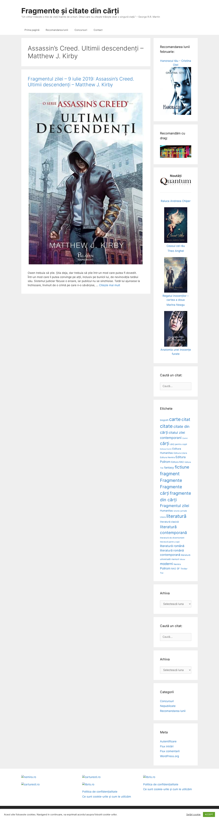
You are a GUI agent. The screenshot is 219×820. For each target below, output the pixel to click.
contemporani (170, 438)
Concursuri (81, 29)
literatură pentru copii (170, 542)
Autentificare (168, 741)
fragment (170, 473)
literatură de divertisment (172, 538)
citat (185, 419)
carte (175, 419)
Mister (182, 559)
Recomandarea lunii (57, 29)
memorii (175, 559)
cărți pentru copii (178, 444)
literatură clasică (169, 521)
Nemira (177, 564)
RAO (173, 568)
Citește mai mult (109, 285)
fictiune (182, 467)
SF (178, 568)
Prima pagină (32, 29)
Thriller (184, 568)
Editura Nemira (167, 457)
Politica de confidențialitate (99, 791)
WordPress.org (169, 756)
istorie (177, 511)
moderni (166, 564)
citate (166, 426)
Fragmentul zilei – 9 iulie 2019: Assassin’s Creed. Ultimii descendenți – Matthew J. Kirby (81, 81)
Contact (98, 29)
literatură (176, 516)
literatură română (172, 546)
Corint (185, 438)
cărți (164, 443)
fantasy (169, 467)
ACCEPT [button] (209, 814)
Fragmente (171, 480)
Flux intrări (166, 746)
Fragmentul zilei (174, 505)
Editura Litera (180, 453)
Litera (163, 517)
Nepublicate (168, 706)
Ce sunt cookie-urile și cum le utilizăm (106, 796)
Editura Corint (166, 449)
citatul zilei (177, 433)
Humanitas (166, 510)
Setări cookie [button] (193, 814)
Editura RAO (177, 462)
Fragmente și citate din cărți (70, 10)
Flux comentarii (170, 751)
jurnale (183, 511)
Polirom (165, 568)
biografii (164, 420)
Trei (161, 573)
